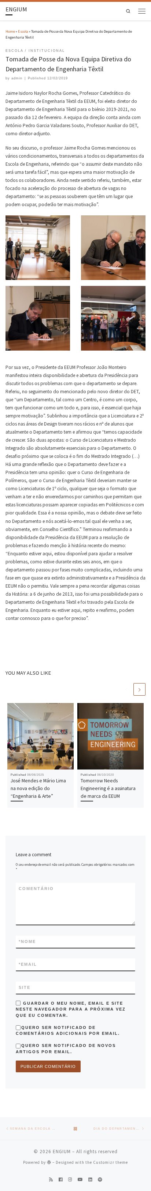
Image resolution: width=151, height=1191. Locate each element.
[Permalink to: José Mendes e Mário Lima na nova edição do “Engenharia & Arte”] (40, 736)
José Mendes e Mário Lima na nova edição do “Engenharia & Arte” (38, 788)
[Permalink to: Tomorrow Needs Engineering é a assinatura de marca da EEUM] (110, 736)
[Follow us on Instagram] (70, 1180)
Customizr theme (110, 1162)
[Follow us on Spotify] (100, 1180)
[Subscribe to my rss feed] (51, 1180)
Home (10, 31)
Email (28, 964)
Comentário (36, 888)
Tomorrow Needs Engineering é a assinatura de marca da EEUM (108, 788)
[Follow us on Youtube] (80, 1180)
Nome (27, 941)
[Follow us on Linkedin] (90, 1180)
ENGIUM (62, 1151)
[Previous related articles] (126, 689)
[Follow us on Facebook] (61, 1180)
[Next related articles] (139, 689)
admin (16, 78)
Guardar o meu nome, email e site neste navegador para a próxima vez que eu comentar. (71, 1009)
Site (24, 987)
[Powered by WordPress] (49, 1162)
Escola (23, 31)
